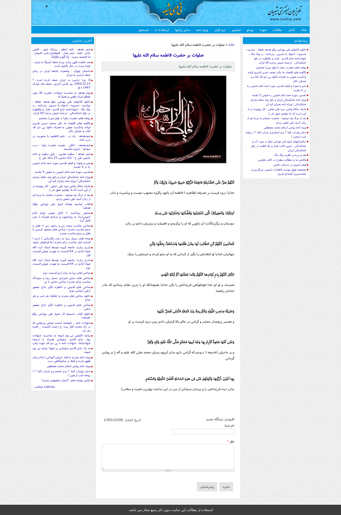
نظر (230, 441)
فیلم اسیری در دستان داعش (289, 164)
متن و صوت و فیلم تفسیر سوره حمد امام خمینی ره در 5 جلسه (61, 165)
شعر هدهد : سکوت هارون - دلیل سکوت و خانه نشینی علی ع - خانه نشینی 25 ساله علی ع (61, 156)
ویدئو (250, 29)
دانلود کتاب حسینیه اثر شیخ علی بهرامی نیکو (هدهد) (61, 315)
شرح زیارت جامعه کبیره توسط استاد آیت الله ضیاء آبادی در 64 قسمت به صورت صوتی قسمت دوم (61, 264)
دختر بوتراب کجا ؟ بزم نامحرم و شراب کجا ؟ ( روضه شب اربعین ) (61, 373)
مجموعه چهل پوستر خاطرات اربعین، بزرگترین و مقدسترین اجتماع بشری (278, 171)
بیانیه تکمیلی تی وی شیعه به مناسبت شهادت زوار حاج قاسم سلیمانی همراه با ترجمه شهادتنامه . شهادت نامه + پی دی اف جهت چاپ (61, 339)
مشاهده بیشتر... (43, 386)
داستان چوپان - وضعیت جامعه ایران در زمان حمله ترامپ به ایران (61, 73)
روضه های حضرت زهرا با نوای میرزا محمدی (64, 118)
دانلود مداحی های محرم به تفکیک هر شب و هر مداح (61, 298)
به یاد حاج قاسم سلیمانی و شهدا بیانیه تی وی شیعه (61, 350)
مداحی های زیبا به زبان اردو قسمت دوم (66, 273)
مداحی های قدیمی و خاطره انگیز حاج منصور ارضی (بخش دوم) (61, 289)
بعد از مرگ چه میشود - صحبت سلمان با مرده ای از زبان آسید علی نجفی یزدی (61, 197)
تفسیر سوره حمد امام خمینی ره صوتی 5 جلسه (62, 172)
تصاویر (236, 29)
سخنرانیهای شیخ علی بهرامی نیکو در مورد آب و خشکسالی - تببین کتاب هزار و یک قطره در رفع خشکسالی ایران (278, 145)
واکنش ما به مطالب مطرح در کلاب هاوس (282, 159)
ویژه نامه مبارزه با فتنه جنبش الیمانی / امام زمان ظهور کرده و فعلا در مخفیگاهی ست (61, 359)
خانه (304, 29)
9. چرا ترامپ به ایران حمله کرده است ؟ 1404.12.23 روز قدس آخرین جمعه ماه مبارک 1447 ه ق (61, 84)
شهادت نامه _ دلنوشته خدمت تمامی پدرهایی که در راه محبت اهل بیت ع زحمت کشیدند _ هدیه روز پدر (61, 327)
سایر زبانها (182, 29)
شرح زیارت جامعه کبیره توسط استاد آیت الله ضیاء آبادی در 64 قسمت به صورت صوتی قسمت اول (61, 251)
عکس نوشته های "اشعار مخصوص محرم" (65, 380)
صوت (263, 29)
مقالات (277, 29)
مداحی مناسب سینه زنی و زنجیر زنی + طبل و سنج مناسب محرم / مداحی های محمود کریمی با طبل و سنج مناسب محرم (61, 229)
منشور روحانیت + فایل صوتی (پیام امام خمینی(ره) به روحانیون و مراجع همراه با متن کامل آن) (61, 217)
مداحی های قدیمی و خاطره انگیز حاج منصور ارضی (61, 307)
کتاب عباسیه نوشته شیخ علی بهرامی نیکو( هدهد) (61, 206)
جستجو (144, 29)
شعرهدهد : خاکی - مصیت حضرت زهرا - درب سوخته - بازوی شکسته (61, 147)
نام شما (229, 425)
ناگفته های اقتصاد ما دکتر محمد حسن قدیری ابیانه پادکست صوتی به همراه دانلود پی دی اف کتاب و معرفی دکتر (61, 127)
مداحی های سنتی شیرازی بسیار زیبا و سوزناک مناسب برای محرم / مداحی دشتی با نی (61, 280)
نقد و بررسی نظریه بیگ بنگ (290, 155)
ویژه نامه (202, 29)
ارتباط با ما (162, 29)
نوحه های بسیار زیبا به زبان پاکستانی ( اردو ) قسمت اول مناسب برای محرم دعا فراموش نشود (61, 240)
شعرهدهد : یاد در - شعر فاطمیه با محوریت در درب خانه (61, 138)
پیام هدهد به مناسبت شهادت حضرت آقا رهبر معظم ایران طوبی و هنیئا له (61, 94)
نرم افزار (219, 29)
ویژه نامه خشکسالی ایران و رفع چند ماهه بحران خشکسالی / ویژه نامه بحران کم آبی (61, 179)
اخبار (291, 29)
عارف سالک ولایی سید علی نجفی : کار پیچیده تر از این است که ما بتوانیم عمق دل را (61, 188)
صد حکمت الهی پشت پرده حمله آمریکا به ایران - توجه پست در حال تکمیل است (61, 64)
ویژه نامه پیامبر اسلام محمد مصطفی (68, 366)
